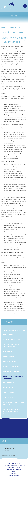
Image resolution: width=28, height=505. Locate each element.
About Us (13, 27)
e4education (21, 465)
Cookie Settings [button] (14, 475)
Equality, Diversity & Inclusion (12, 29)
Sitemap (14, 471)
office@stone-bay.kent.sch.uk (8, 455)
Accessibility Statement (14, 469)
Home (3, 27)
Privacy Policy (14, 473)
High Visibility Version (14, 467)
